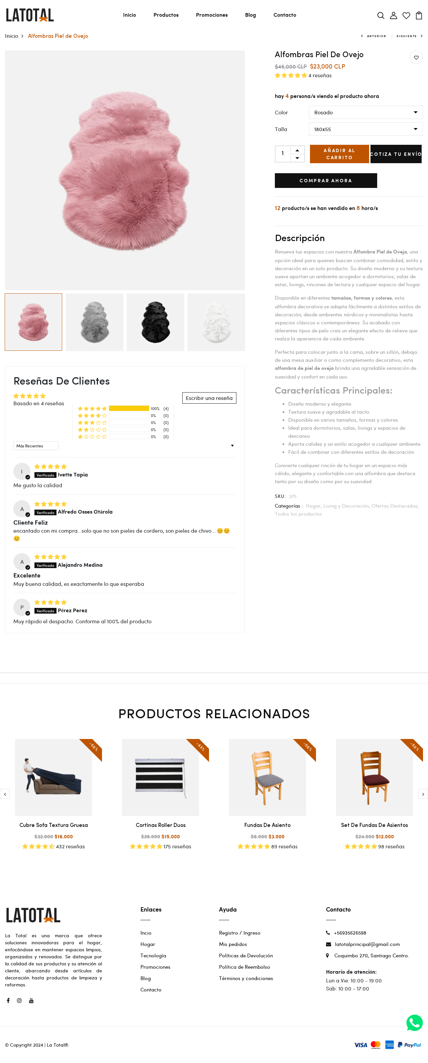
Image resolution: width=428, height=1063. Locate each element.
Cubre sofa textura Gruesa (53, 825)
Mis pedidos (233, 944)
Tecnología (153, 955)
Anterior (377, 36)
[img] (50, 466)
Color (281, 112)
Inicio (129, 14)
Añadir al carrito (339, 154)
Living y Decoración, (347, 505)
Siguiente (407, 36)
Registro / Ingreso (239, 932)
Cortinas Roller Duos (161, 825)
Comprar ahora (326, 180)
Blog (250, 14)
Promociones (212, 14)
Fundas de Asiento (267, 825)
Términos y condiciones (246, 978)
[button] (92, 408)
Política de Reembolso (244, 966)
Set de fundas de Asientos (374, 825)
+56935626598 (348, 932)
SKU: (281, 496)
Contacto (285, 14)
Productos (166, 14)
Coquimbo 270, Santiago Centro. (369, 955)
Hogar (147, 944)
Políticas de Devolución (246, 955)
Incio (145, 932)
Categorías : (289, 505)
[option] (125, 170)
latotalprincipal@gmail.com (365, 944)
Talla (281, 128)
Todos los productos (298, 513)
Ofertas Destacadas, (395, 505)
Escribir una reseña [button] (209, 397)
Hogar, (314, 505)
